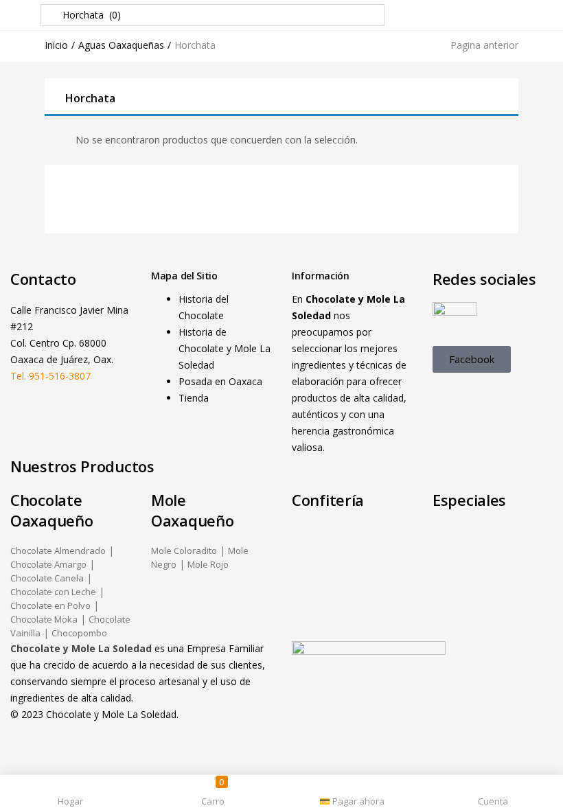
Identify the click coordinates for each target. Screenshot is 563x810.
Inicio (56, 44)
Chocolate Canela (47, 578)
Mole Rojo (208, 564)
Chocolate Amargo (48, 564)
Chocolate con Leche (53, 592)
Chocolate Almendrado (58, 550)
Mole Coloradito (184, 550)
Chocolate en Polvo (50, 605)
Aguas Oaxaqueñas (121, 44)
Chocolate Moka (44, 619)
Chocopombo (79, 633)
